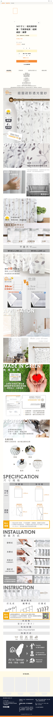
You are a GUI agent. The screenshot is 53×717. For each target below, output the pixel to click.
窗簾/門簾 (8, 3)
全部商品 (3, 3)
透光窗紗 (12, 3)
